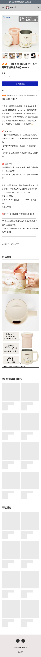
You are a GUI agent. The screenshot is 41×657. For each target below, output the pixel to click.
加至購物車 (20, 84)
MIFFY (6, 244)
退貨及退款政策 (22, 647)
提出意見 (20, 652)
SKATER (15, 244)
